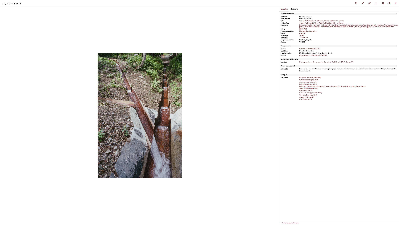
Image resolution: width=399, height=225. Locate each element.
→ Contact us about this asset (289, 223)
